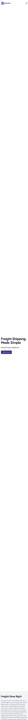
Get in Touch (6, 352)
